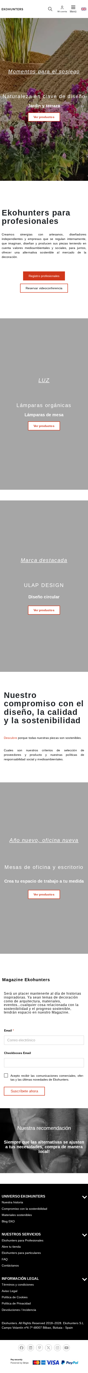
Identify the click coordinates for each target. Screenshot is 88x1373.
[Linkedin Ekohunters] (30, 1349)
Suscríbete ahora (24, 1091)
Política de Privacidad (16, 1303)
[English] (83, 8)
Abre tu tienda (11, 1246)
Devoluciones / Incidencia (19, 1310)
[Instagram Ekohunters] (57, 1349)
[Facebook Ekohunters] (21, 1349)
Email (9, 1030)
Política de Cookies (15, 1297)
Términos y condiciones (18, 1284)
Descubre (11, 738)
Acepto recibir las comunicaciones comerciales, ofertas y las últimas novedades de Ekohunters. (47, 1077)
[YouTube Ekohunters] (66, 1349)
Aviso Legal (9, 1291)
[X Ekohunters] (48, 1349)
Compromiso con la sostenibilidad (24, 1208)
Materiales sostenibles (17, 1215)
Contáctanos (10, 1265)
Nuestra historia (12, 1202)
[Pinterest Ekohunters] (39, 1349)
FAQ (5, 1259)
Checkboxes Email (17, 1053)
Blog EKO (8, 1221)
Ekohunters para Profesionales (22, 1240)
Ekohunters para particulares (21, 1253)
